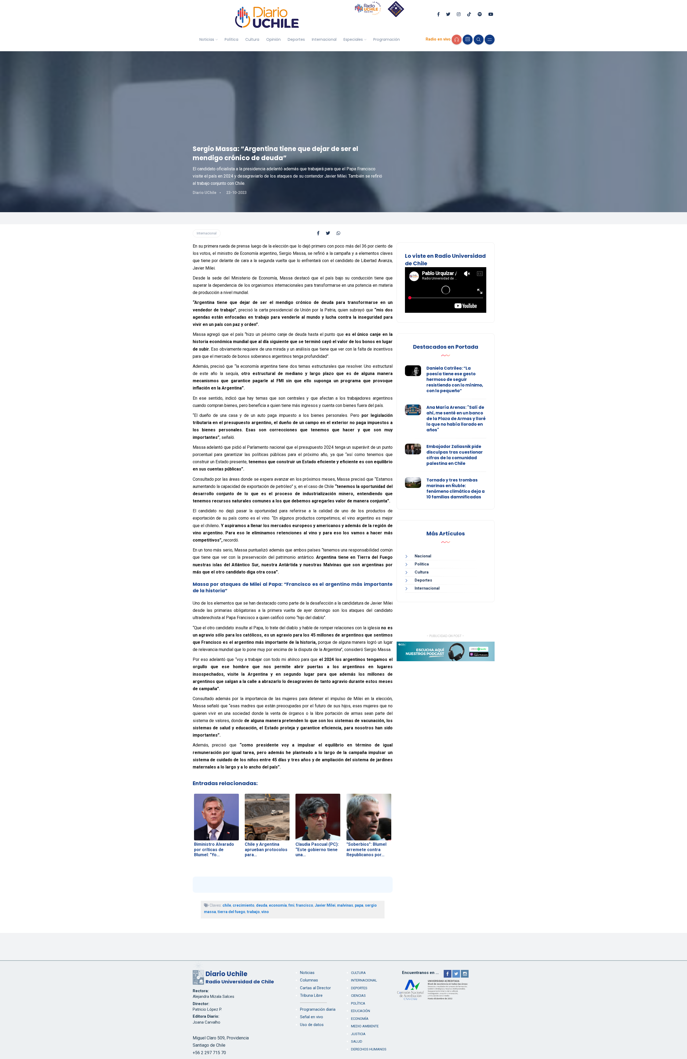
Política (231, 39)
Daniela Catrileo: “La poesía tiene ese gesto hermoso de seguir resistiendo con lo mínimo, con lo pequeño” (454, 379)
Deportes (296, 39)
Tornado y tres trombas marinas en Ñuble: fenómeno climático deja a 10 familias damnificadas (455, 488)
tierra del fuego (231, 912)
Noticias (206, 39)
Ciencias (358, 996)
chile (226, 905)
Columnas (309, 980)
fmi (291, 905)
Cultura (252, 39)
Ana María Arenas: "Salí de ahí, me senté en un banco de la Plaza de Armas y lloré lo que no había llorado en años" (456, 419)
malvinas (345, 905)
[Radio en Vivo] (457, 40)
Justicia (358, 1034)
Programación (386, 39)
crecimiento (243, 905)
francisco (304, 905)
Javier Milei (325, 905)
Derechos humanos (368, 1049)
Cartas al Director (315, 988)
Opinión (273, 39)
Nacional (423, 556)
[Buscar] (479, 40)
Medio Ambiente (365, 1026)
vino (265, 912)
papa (359, 905)
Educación (360, 1011)
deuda (261, 905)
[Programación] (468, 40)
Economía (359, 1019)
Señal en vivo (311, 1016)
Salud (356, 1041)
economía (278, 905)
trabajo (253, 912)
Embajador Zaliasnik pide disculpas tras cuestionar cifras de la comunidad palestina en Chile (454, 455)
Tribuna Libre (311, 995)
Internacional (324, 39)
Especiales (353, 39)
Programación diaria (317, 1009)
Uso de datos (312, 1024)
